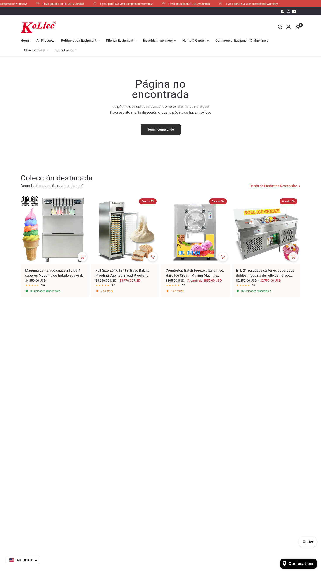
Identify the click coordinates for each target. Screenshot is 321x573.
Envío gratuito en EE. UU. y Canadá (57, 3)
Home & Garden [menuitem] (193, 41)
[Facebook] (283, 11)
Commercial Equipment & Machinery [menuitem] (241, 41)
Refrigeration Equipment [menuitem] (78, 41)
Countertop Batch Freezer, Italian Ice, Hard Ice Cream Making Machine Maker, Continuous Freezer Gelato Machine (195, 273)
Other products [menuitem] (35, 50)
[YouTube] (294, 11)
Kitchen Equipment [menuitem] (119, 41)
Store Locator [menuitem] (65, 50)
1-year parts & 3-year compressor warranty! (120, 3)
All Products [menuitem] (45, 41)
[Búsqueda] (280, 27)
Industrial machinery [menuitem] (158, 41)
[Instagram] (288, 11)
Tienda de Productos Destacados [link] (273, 186)
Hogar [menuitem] (25, 41)
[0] (296, 27)
